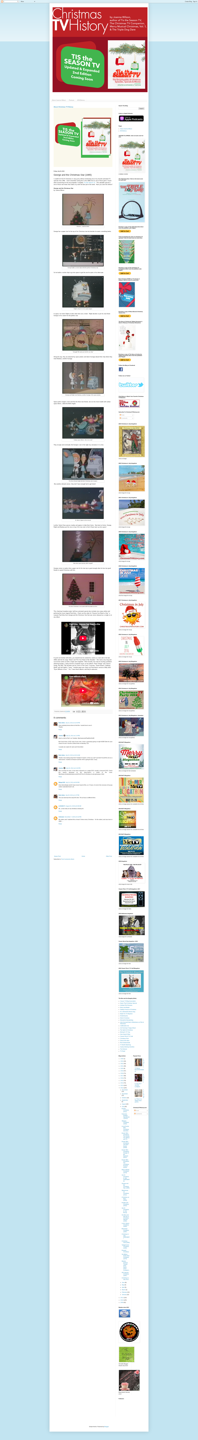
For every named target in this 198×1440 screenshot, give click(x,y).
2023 (122, 1061)
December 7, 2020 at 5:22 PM (73, 817)
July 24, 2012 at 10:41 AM (72, 755)
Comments (124, 418)
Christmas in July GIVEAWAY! (126, 1236)
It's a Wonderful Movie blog (127, 1011)
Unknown (61, 817)
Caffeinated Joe (124, 1026)
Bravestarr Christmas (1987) (125, 1230)
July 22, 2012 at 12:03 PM (72, 723)
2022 (122, 1063)
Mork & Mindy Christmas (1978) (125, 1171)
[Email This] (77, 711)
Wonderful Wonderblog (126, 1020)
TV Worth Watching (125, 1045)
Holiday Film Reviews (126, 1005)
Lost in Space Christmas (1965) (125, 1225)
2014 (122, 1083)
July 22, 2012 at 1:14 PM (73, 735)
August (124, 1104)
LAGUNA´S (62, 806)
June (123, 1282)
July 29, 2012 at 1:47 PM (72, 795)
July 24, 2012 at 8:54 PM (72, 782)
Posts (122, 415)
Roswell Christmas (125, 1251)
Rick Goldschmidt (125, 1042)
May (123, 1285)
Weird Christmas (124, 1018)
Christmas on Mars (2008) (125, 1199)
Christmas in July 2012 (125, 1278)
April (123, 1287)
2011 (122, 1297)
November (125, 1094)
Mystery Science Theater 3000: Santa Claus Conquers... (126, 1265)
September (125, 1100)
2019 (122, 1071)
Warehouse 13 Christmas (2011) (125, 1193)
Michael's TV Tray (125, 1032)
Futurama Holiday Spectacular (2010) (126, 1116)
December (125, 1090)
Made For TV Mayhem (126, 1014)
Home (83, 856)
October (124, 1097)
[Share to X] (81, 711)
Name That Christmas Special (128, 1003)
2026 (122, 1058)
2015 (122, 1080)
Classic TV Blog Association (128, 1001)
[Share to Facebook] (83, 711)
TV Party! (122, 1051)
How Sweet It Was (125, 1034)
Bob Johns (62, 723)
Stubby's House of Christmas (128, 1009)
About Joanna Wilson (59, 100)
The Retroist (123, 1049)
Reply (60, 729)
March (124, 1289)
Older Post (109, 856)
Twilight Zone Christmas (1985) (125, 1246)
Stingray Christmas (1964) (125, 1122)
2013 (122, 1085)
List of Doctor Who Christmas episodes (125, 1129)
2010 (122, 1300)
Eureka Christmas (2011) (125, 1110)
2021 (122, 1066)
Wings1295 (62, 782)
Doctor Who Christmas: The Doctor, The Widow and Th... (126, 1136)
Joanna (61, 735)
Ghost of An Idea (124, 1040)
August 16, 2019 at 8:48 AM (73, 806)
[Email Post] (73, 711)
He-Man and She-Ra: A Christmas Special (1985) (125, 1218)
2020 (122, 1068)
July (123, 1106)
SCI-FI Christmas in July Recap (125, 1210)
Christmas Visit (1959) (126, 1241)
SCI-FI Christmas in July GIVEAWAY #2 (126, 1178)
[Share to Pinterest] (85, 711)
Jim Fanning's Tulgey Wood (128, 1028)
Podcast (71, 100)
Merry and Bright (124, 1007)
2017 (122, 1075)
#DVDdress (81, 100)
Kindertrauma (124, 1016)
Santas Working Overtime (127, 1047)
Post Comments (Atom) (67, 859)
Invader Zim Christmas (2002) (125, 1204)
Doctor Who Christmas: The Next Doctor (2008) (125, 1144)
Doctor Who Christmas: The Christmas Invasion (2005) (125, 1163)
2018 (122, 1073)
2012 (122, 1088)
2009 (122, 1302)
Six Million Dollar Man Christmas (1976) (125, 1257)
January (124, 1294)
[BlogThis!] (79, 711)
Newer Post (57, 856)
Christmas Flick (124, 1038)
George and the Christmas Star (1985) (126, 1186)
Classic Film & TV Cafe (126, 1036)
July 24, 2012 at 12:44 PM (73, 768)
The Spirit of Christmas (126, 1030)
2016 (122, 1078)
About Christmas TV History (63, 107)
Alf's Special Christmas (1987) (125, 1274)
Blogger (106, 1426)
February (124, 1292)
